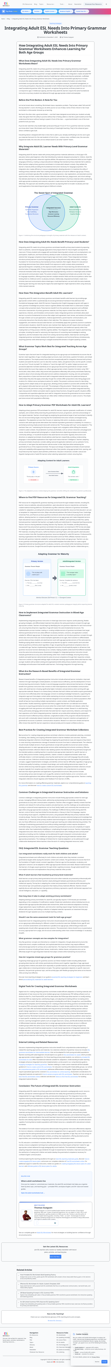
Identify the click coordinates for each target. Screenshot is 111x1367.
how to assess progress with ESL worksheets (57, 1074)
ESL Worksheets (61, 1335)
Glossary (32, 1345)
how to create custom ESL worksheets (49, 785)
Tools (61, 4)
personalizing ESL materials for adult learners (38, 979)
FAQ (31, 1340)
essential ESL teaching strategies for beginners (67, 977)
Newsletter (78, 4)
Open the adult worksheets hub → (33, 1193)
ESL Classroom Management (65, 1347)
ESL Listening (60, 1352)
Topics (41, 4)
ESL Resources (27, 4)
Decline (97, 1361)
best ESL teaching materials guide (67, 1159)
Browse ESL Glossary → (55, 1321)
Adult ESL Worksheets (44, 1233)
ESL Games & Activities (63, 1349)
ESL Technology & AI (62, 1345)
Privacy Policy (96, 1357)
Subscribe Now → (55, 1257)
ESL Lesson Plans (61, 1340)
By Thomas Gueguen (68, 37)
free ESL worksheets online (75, 1161)
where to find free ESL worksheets (67, 1077)
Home (3, 19)
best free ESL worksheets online (29, 1077)
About (70, 4)
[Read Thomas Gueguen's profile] (26, 1215)
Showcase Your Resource (93, 4)
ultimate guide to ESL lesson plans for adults (42, 1166)
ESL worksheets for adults (72, 1055)
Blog (35, 4)
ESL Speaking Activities (63, 1337)
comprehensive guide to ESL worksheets (34, 1069)
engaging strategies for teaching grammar (33, 1064)
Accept (104, 1361)
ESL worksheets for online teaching (58, 1072)
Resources (50, 4)
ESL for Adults (61, 1342)
